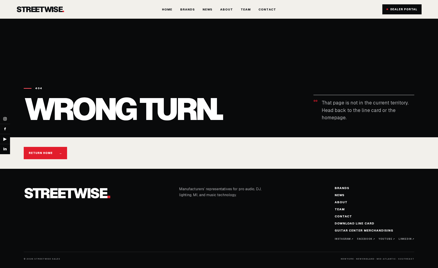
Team (246, 9)
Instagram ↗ (344, 238)
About (226, 9)
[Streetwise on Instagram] (5, 119)
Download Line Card (354, 223)
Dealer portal (403, 9)
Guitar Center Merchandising (364, 230)
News (207, 9)
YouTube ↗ (387, 238)
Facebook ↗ (366, 238)
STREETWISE (40, 9)
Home (167, 9)
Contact (267, 9)
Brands (187, 9)
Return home (45, 153)
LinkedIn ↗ (406, 238)
